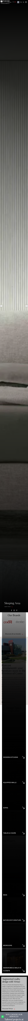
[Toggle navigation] (25, 2)
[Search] (23, 2)
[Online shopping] (18, 2)
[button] (1, 306)
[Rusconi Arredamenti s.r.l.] (7, 2)
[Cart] (21, 2)
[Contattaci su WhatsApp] (2, 1016)
